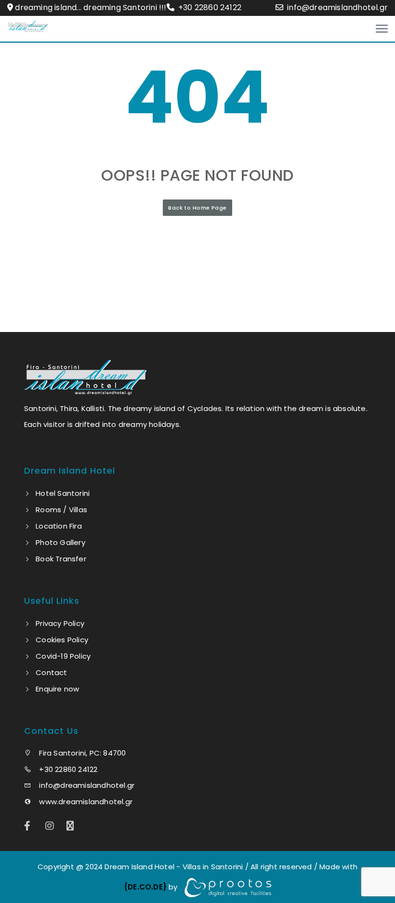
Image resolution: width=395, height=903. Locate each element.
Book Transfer (61, 559)
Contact (51, 672)
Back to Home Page (197, 208)
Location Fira (59, 526)
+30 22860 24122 (208, 7)
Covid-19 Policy (63, 656)
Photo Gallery (60, 542)
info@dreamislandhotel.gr (337, 7)
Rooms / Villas (61, 510)
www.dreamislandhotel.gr (84, 802)
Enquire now (57, 689)
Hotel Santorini (63, 493)
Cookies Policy (62, 640)
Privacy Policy (60, 623)
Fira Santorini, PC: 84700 (81, 753)
